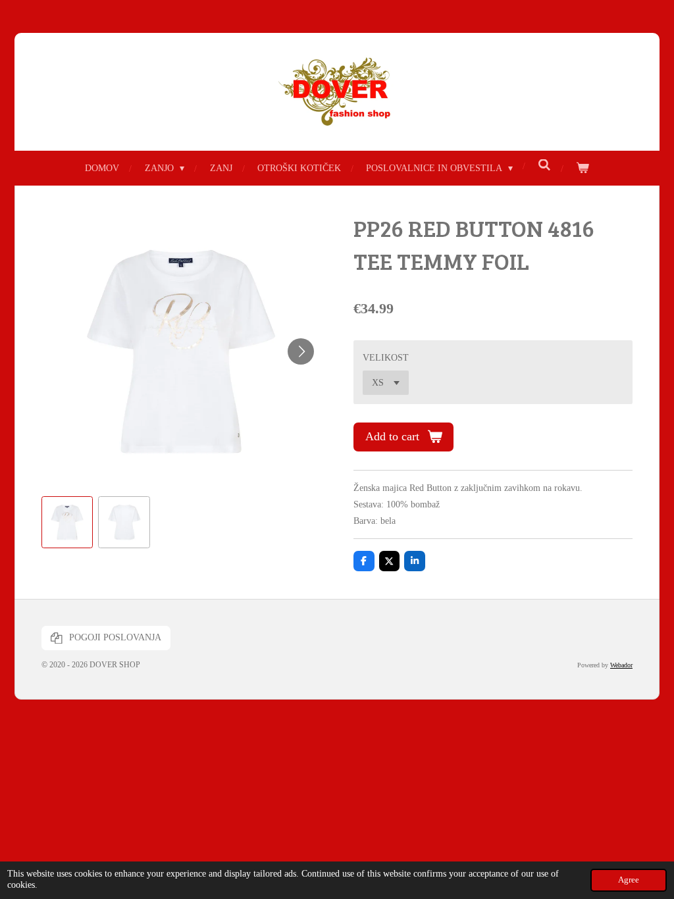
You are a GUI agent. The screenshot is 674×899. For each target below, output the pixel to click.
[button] (67, 522)
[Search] (544, 166)
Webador (621, 665)
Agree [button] (628, 880)
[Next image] (301, 351)
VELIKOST (386, 358)
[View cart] (582, 168)
